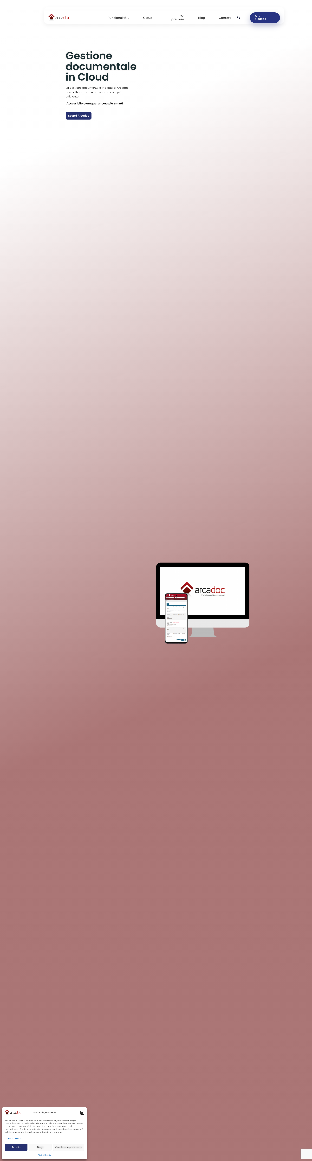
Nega (40, 1147)
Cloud (147, 17)
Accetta (16, 1147)
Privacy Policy (44, 1155)
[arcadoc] (75, 18)
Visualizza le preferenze (68, 1147)
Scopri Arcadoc (260, 17)
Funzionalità (117, 17)
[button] (82, 1112)
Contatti (225, 17)
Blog (201, 17)
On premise (177, 18)
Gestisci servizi (13, 1138)
